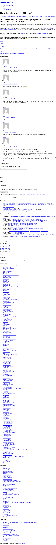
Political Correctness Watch (9, 389)
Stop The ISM (6, 415)
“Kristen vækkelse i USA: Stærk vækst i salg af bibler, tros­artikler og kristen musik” (28, 231)
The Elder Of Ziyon (7, 426)
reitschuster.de (6, 503)
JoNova (4, 346)
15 (8, 248)
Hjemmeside (3, 185)
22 (8, 249)
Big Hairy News (6, 281)
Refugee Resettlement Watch (9, 402)
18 (2, 249)
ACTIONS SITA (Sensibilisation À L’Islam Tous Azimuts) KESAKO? (19, 522)
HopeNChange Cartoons (8, 329)
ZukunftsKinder (6, 516)
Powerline (5, 392)
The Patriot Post (6, 439)
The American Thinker (8, 419)
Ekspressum (5, 312)
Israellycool (5, 342)
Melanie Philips (6, 362)
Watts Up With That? (8, 453)
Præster (40, 16)
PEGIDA (5, 492)
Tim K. (4, 511)
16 (9, 248)
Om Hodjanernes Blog (8, 9)
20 (5, 249)
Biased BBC (6, 280)
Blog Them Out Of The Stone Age (11, 286)
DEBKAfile (6, 306)
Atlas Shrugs (6, 272)
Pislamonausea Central (8, 384)
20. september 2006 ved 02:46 (10, 84)
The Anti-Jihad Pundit (8, 421)
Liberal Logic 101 (7, 358)
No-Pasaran (5, 376)
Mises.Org (5, 367)
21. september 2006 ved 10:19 (10, 117)
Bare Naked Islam (7, 277)
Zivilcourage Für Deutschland (10, 515)
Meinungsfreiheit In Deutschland (10, 488)
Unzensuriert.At (6, 512)
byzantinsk (22, 33)
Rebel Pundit (6, 400)
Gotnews (5, 323)
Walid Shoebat (6, 452)
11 (2, 248)
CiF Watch (5, 293)
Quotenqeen (6, 501)
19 (3, 249)
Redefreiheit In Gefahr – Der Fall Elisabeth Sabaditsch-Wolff (17, 502)
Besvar (4, 74)
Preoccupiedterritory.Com (9, 393)
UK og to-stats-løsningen (8, 207)
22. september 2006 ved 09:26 (10, 146)
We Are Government (7, 455)
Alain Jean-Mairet (7, 523)
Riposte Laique (6, 536)
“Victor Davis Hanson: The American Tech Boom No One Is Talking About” (30, 220)
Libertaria (5, 486)
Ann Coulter (6, 269)
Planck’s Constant (7, 385)
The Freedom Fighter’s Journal (10, 429)
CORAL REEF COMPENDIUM (11, 299)
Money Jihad (6, 369)
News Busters (6, 374)
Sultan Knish (6, 418)
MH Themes (22, 543)
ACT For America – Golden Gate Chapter (12, 266)
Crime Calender (6, 476)
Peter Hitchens (6, 383)
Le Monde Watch (7, 532)
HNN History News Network (10, 328)
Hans (4, 116)
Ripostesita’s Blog (7, 538)
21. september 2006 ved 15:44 (10, 132)
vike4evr (5, 66)
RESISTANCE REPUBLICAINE (11, 535)
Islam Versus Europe (7, 340)
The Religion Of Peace (8, 442)
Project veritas (6, 395)
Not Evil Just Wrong (7, 380)
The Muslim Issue (7, 436)
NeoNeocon (6, 372)
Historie (19, 16)
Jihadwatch (5, 345)
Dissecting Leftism (7, 309)
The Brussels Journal (8, 422)
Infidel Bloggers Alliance (8, 333)
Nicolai (11, 16)
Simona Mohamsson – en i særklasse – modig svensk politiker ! (27, 219)
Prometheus (5, 499)
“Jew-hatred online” (7, 208)
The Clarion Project (7, 425)
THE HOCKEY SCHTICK (9, 432)
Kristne (29, 16)
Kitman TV (5, 353)
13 (5, 248)
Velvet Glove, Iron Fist (8, 451)
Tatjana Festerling (7, 510)
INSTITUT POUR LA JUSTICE (10, 530)
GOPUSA (5, 322)
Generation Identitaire (8, 529)
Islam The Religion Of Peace (9, 339)
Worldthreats (6, 460)
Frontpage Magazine (7, 319)
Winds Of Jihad (6, 457)
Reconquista (6, 401)
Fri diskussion (6, 6)
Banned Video (6, 276)
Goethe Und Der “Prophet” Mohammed (12, 481)
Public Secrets (6, 397)
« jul (1, 254)
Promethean (5, 396)
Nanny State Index (7, 370)
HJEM (4, 8)
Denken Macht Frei (7, 479)
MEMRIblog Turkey (7, 363)
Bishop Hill (5, 282)
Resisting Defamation (8, 404)
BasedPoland (6, 279)
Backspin (5, 273)
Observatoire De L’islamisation (10, 534)
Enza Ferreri (6, 525)
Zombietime (5, 462)
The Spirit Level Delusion (9, 447)
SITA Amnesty (6, 410)
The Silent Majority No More (9, 444)
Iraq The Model (6, 336)
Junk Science (6, 349)
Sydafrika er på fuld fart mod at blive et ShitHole (20, 225)
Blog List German (7, 475)
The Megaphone (6, 434)
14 (6, 248)
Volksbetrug (5, 514)
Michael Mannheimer (8, 489)
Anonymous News (7, 471)
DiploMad (5, 307)
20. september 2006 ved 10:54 (10, 98)
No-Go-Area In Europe (8, 490)
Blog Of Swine (6, 285)
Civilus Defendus (7, 296)
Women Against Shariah (8, 459)
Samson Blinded (6, 408)
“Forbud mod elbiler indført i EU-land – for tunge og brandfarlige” (18, 209)
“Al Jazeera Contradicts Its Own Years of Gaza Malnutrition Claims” (24, 236)
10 (0, 248)
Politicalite (5, 391)
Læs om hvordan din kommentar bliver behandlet (34, 194)
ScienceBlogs (6, 409)
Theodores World (7, 448)
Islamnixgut (5, 482)
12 (3, 248)
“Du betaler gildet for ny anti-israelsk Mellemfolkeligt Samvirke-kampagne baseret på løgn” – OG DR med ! (28, 204)
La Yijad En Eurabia (7, 531)
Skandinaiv (5, 540)
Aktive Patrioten (6, 468)
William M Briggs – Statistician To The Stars (13, 456)
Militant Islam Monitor (8, 366)
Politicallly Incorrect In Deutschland (11, 494)
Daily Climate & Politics (8, 303)
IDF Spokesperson (7, 332)
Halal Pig (5, 326)
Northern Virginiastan (8, 379)
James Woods (6, 344)
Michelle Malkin (6, 365)
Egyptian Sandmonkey (8, 311)
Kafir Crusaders (6, 352)
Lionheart (5, 359)
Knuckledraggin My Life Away (10, 354)
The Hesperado (6, 431)
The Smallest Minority (8, 445)
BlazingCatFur (6, 284)
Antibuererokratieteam (8, 472)
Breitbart (5, 290)
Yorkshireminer (6, 461)
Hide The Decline (7, 327)
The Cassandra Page (7, 423)
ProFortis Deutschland (8, 497)
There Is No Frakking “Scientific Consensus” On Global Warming (18, 449)
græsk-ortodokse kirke (43, 33)
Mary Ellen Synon (7, 361)
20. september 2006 (4, 16)
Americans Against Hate (8, 268)
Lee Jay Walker (6, 355)
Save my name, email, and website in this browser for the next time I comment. (19, 189)
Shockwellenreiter (7, 506)
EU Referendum (6, 314)
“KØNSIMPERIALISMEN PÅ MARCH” (13, 211)
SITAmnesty (6, 539)
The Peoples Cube (7, 440)
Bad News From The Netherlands (11, 275)
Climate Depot (6, 297)
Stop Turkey (6, 417)
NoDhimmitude (6, 378)
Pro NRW (5, 498)
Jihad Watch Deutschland (9, 484)
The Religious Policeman (9, 443)
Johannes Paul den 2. (7, 26)
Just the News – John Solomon (10, 350)
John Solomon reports (8, 348)
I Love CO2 (6, 331)
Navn (1, 177)
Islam (22, 16)
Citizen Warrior (6, 294)
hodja (4, 82)
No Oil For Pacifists (7, 375)
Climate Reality (6, 298)
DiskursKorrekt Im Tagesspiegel (10, 480)
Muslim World (35, 16)
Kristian (5, 130)
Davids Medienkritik (7, 477)
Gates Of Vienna (7, 320)
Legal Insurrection (7, 357)
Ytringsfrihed (51, 16)
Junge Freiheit (6, 485)
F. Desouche (6, 526)
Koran (25, 16)
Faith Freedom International (9, 316)
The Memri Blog (7, 435)
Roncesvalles (6, 505)
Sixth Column (6, 412)
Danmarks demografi (8, 5)
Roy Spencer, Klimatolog (9, 405)
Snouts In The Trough (8, 413)
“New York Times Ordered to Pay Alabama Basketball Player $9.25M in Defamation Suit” (24, 203)
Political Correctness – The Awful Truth (12, 388)
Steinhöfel (5, 507)
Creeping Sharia (6, 301)
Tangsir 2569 (6, 509)
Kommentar (2, 168)
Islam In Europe (6, 337)
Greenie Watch (6, 324)
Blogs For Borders (7, 288)
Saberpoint (5, 406)
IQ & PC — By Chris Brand (9, 335)
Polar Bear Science (7, 387)
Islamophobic (6, 341)
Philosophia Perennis (8, 493)
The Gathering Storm (8, 430)
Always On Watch (7, 267)
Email (1, 181)
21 (6, 249)
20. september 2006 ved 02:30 (10, 67)
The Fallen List (6, 427)
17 (0, 249)
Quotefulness (6, 399)
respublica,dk (6, 527)
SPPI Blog (5, 414)
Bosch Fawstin (6, 289)
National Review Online (8, 371)
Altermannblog (6, 469)
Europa (14, 16)
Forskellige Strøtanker (8, 318)
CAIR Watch (6, 292)
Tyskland (45, 16)
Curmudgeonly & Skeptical (9, 302)
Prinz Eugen (6, 496)
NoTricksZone (6, 382)
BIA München (6, 473)
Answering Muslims (7, 271)
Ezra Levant (6, 315)
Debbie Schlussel (7, 305)
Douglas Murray (6, 310)
